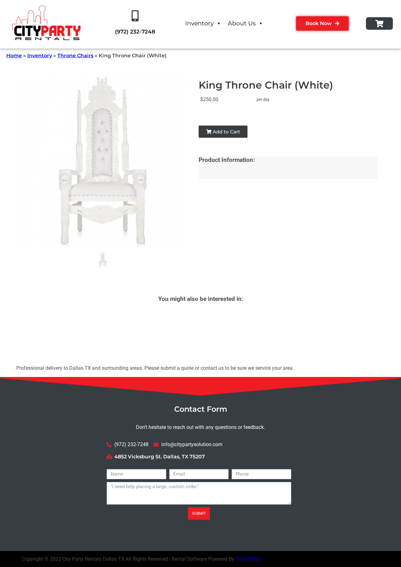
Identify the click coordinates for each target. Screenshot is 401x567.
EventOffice (248, 559)
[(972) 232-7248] (135, 16)
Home (14, 56)
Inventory (199, 23)
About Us (242, 23)
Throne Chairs (75, 56)
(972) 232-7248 (135, 31)
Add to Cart (225, 132)
